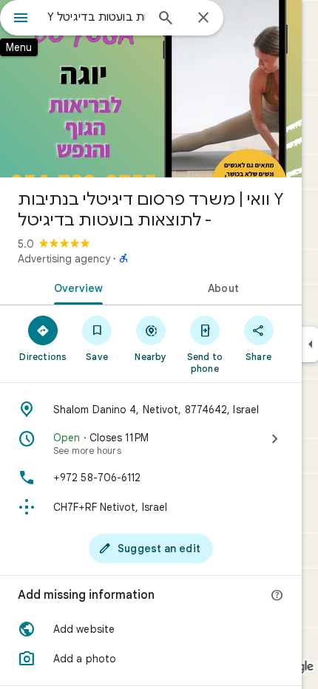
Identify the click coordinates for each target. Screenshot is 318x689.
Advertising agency (64, 258)
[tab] (75, 287)
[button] (151, 629)
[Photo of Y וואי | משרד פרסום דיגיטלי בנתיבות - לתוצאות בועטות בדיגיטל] (151, 88)
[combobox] (96, 17)
